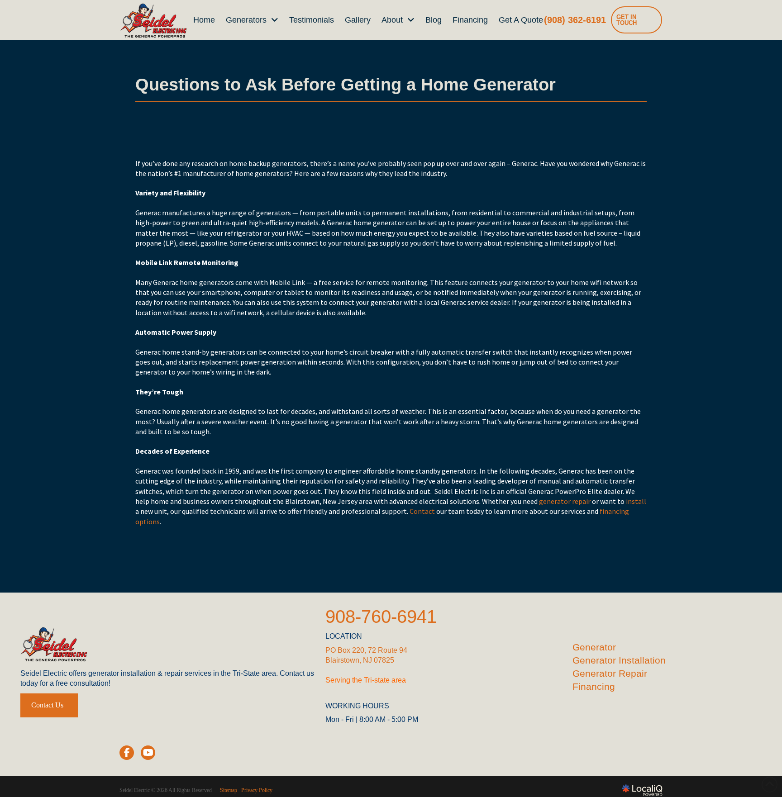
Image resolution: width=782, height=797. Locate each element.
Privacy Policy (256, 790)
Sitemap (228, 790)
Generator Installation (619, 660)
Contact (421, 511)
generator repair (564, 501)
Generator (594, 647)
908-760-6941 (381, 616)
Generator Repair (609, 673)
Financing (593, 686)
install (635, 501)
